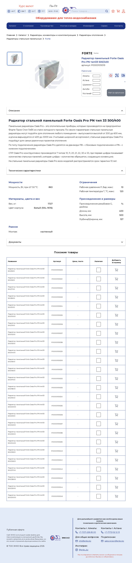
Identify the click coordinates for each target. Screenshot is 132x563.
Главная (11, 35)
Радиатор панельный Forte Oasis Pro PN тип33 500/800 (26, 297)
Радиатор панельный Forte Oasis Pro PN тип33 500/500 (26, 270)
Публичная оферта (15, 530)
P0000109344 (57, 487)
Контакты (118, 26)
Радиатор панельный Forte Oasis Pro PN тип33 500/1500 (26, 360)
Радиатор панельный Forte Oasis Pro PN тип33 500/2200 (26, 424)
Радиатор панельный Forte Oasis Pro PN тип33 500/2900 (26, 487)
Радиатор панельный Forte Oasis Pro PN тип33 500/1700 (26, 378)
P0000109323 (57, 297)
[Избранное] (113, 11)
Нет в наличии (116, 92)
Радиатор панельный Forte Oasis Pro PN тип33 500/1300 (26, 342)
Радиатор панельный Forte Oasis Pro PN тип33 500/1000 (26, 315)
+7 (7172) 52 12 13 (112, 532)
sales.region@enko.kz (114, 541)
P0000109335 (57, 406)
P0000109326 (57, 324)
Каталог (12, 26)
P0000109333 (57, 388)
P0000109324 (57, 306)
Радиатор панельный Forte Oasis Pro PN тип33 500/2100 (26, 415)
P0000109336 (57, 415)
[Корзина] (118, 11)
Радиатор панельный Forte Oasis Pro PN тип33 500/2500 (26, 451)
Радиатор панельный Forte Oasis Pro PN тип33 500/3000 (26, 496)
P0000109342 (57, 469)
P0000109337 (57, 424)
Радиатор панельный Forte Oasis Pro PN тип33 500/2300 (26, 433)
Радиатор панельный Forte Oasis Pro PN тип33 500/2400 (26, 442)
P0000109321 (57, 279)
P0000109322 (57, 288)
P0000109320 (57, 270)
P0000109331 (57, 369)
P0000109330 (57, 360)
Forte (48, 39)
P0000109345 (57, 496)
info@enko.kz (85, 541)
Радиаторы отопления (91, 35)
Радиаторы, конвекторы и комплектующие (53, 35)
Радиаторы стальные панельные (24, 39)
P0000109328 (57, 342)
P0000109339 (57, 442)
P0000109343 (57, 478)
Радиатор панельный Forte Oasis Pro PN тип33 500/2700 (26, 469)
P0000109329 (57, 351)
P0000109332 (57, 378)
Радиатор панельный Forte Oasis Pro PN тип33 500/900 (26, 306)
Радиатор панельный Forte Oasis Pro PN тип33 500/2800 (26, 478)
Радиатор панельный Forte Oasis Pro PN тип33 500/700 (26, 288)
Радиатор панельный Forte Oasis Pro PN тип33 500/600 (26, 279)
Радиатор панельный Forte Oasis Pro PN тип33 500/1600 (26, 369)
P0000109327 (57, 333)
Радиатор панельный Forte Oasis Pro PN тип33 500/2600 (26, 460)
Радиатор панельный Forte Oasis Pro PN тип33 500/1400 (26, 351)
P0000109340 (57, 451)
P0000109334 (57, 397)
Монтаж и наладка (68, 26)
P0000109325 (57, 315)
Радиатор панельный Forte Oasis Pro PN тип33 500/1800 (26, 387)
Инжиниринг (88, 26)
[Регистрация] (123, 11)
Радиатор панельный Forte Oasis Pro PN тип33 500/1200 (26, 333)
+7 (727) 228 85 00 (87, 532)
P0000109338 (57, 433)
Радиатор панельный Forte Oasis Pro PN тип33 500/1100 (26, 324)
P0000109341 (57, 460)
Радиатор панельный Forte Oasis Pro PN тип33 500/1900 (26, 396)
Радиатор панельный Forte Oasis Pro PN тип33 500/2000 (26, 406)
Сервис (104, 26)
